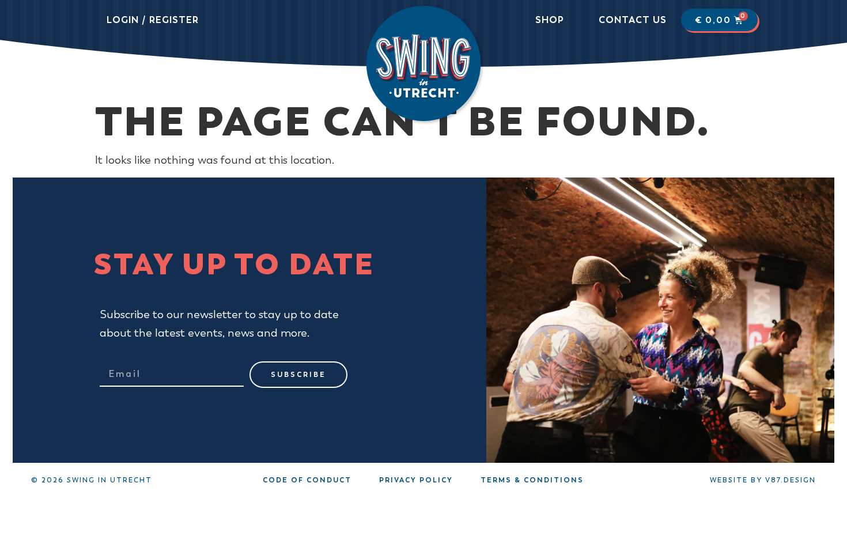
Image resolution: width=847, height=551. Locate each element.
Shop (549, 20)
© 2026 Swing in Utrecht (91, 480)
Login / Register (153, 20)
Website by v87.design (763, 480)
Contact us (633, 20)
